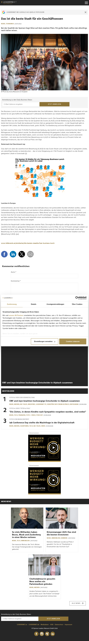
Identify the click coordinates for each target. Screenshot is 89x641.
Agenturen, (24, 426)
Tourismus (10, 24)
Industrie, (32, 404)
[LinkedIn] (52, 634)
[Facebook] (36, 634)
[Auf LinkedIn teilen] (13, 254)
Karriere (64, 538)
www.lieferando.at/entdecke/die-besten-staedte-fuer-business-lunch (27, 243)
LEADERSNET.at (22, 624)
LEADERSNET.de (34, 624)
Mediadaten (45, 624)
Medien (37, 587)
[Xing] (47, 634)
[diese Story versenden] (30, 254)
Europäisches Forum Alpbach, (58, 404)
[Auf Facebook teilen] (4, 254)
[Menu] (86, 2)
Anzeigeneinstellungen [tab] (55, 304)
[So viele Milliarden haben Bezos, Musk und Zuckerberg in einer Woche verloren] (27, 518)
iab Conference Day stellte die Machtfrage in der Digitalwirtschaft (41, 423)
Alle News (76, 603)
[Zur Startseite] (9, 2)
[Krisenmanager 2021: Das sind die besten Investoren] (62, 518)
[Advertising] (44, 448)
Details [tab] (33, 304)
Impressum (68, 624)
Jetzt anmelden (54, 104)
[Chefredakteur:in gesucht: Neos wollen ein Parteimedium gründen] (44, 565)
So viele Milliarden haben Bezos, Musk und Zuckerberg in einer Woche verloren (26, 534)
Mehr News (6, 501)
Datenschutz (59, 624)
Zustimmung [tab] (12, 304)
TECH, (16, 415)
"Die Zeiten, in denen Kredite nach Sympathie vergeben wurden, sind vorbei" (47, 412)
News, (3, 24)
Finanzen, (22, 415)
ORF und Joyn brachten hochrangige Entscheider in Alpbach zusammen (37, 383)
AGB (51, 624)
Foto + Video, (31, 415)
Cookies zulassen (73, 341)
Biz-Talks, (24, 404)
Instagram (74, 404)
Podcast (39, 415)
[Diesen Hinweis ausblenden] (85, 12)
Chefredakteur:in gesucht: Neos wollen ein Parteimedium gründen (42, 581)
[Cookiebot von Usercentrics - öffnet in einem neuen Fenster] (77, 298)
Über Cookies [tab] (77, 304)
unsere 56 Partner (16, 315)
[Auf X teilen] (21, 254)
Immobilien (25, 540)
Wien (43, 426)
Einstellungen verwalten (43, 341)
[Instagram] (42, 634)
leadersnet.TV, (41, 404)
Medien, (17, 404)
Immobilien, (56, 538)
